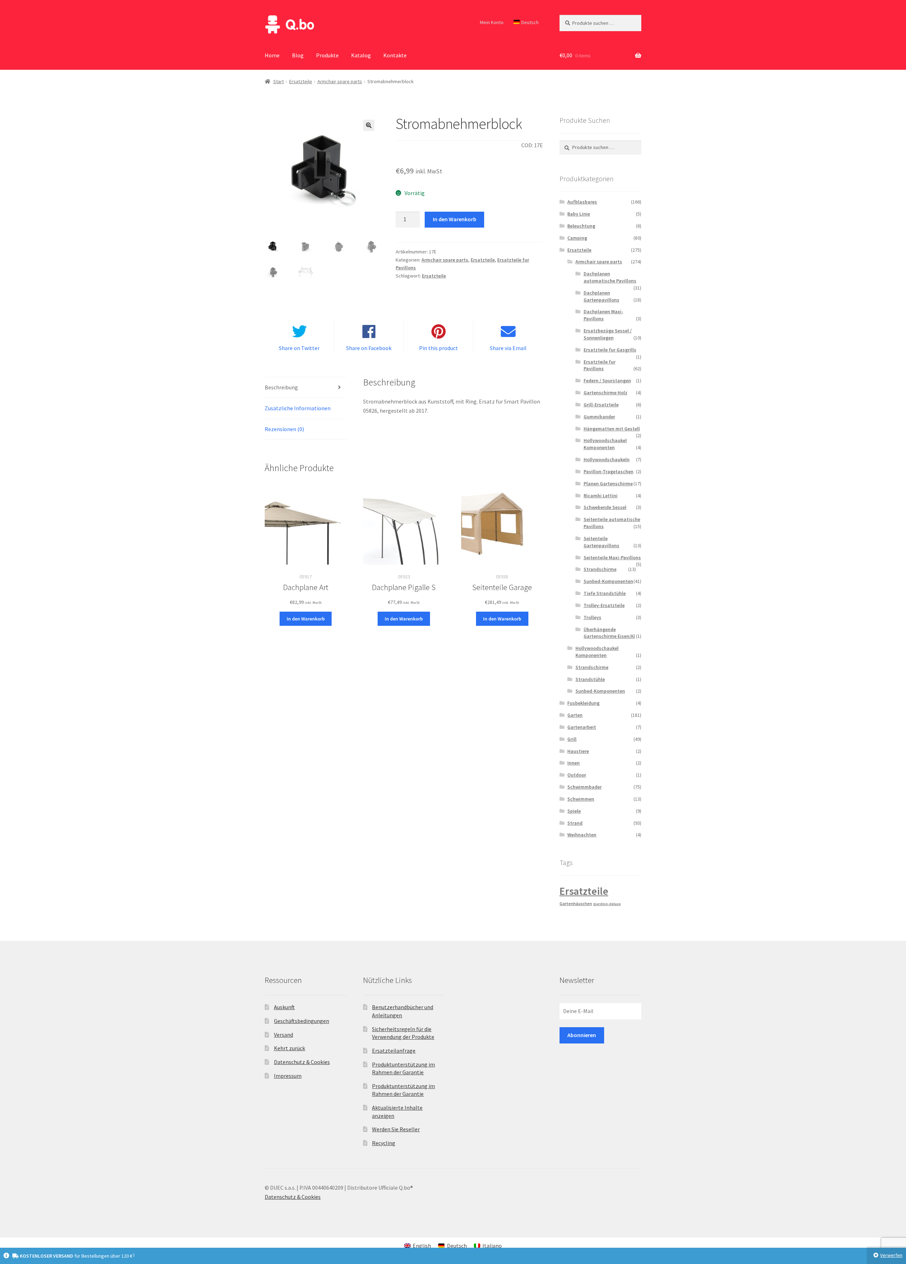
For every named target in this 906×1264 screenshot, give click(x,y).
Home (272, 55)
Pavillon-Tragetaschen (608, 471)
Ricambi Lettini (601, 495)
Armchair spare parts (339, 81)
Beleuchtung (581, 226)
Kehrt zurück (289, 1048)
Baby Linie (578, 214)
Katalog (361, 55)
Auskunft (284, 1007)
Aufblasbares (582, 202)
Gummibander (599, 416)
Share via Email (508, 347)
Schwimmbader (584, 787)
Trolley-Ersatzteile (604, 605)
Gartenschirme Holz (605, 392)
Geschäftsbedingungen (301, 1020)
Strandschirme (600, 569)
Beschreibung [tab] (281, 387)
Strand (575, 823)
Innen (573, 763)
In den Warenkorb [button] (306, 619)
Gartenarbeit (581, 727)
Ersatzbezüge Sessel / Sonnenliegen (608, 334)
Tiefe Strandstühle (605, 593)
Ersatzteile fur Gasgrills (610, 350)
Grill (572, 739)
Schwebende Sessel (605, 507)
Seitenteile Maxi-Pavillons (612, 557)
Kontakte (395, 55)
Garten (575, 715)
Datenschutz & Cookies (302, 1061)
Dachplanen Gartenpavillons (601, 296)
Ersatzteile (300, 81)
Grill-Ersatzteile (601, 404)
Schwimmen (580, 799)
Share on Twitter (299, 347)
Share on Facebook (368, 347)
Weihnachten (581, 834)
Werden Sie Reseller (396, 1129)
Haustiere (578, 751)
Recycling (383, 1142)
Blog (298, 55)
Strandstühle (590, 679)
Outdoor (576, 775)
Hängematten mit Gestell (612, 428)
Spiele (574, 811)
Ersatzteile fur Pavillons (599, 365)
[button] (368, 125)
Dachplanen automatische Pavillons (610, 277)
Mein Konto (492, 22)
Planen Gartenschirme (608, 483)
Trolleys (592, 617)
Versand (283, 1034)
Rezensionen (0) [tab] (284, 429)
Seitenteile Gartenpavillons (601, 542)
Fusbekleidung (583, 703)
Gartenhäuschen (576, 903)
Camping (577, 238)
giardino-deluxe (607, 904)
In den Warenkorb (454, 219)
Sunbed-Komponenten (608, 581)
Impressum (288, 1075)
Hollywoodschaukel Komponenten (605, 444)
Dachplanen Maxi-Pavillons (603, 315)
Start (278, 81)
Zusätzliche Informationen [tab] (298, 408)
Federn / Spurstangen (607, 380)
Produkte (327, 55)
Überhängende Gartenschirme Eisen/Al (609, 633)
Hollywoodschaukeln (607, 459)
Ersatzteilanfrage (393, 1050)
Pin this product (438, 347)
